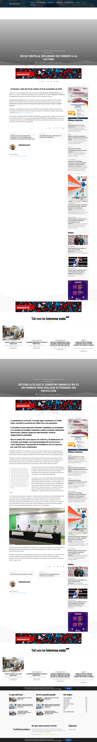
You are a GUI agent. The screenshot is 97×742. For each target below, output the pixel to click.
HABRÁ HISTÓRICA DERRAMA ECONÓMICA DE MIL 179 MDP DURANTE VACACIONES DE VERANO (84, 344)
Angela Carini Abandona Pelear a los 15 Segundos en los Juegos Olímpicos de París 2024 (77, 272)
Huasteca (84, 340)
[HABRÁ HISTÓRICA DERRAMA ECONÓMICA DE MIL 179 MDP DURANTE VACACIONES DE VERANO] (83, 333)
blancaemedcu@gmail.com (26, 112)
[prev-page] (46, 354)
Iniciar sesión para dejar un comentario (18, 156)
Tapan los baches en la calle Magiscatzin (13, 342)
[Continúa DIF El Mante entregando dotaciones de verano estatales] (12, 713)
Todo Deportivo (71, 246)
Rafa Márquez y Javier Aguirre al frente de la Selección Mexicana (77, 250)
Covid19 (70, 123)
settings (59, 740)
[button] (86, 3)
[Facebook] (48, 81)
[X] (51, 81)
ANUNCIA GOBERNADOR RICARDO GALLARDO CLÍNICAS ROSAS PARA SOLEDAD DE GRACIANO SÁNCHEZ (60, 343)
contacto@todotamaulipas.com (49, 734)
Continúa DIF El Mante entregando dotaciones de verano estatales (77, 150)
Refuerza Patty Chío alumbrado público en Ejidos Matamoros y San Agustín (78, 138)
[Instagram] (71, 729)
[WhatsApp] (57, 81)
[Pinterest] (54, 81)
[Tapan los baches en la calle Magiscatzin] (13, 333)
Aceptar (68, 740)
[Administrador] (37, 63)
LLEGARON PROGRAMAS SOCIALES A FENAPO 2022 (36, 342)
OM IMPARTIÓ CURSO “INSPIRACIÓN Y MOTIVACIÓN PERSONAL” (50, 136)
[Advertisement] (48, 17)
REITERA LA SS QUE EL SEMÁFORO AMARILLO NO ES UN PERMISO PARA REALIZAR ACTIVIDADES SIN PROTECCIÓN (22, 137)
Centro (69, 134)
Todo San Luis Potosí (36, 50)
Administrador (42, 62)
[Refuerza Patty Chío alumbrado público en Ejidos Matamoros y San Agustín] (12, 706)
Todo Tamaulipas (72, 159)
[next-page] (49, 354)
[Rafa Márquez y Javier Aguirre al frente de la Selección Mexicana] (78, 240)
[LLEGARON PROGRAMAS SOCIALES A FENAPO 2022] (36, 333)
